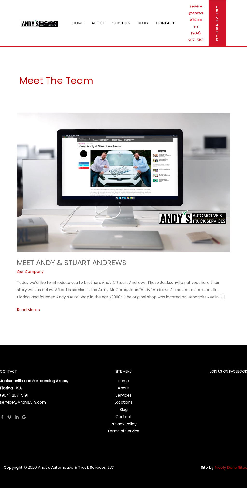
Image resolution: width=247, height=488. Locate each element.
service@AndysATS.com (23, 402)
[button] (217, 23)
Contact (165, 23)
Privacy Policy (123, 424)
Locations (123, 402)
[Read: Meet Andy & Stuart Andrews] (123, 182)
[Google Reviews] (24, 417)
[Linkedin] (16, 417)
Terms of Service (123, 431)
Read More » (28, 309)
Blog (143, 23)
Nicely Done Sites (231, 467)
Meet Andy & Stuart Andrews (71, 263)
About (98, 23)
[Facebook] (2, 417)
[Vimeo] (9, 417)
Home (78, 23)
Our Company (30, 271)
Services (121, 23)
